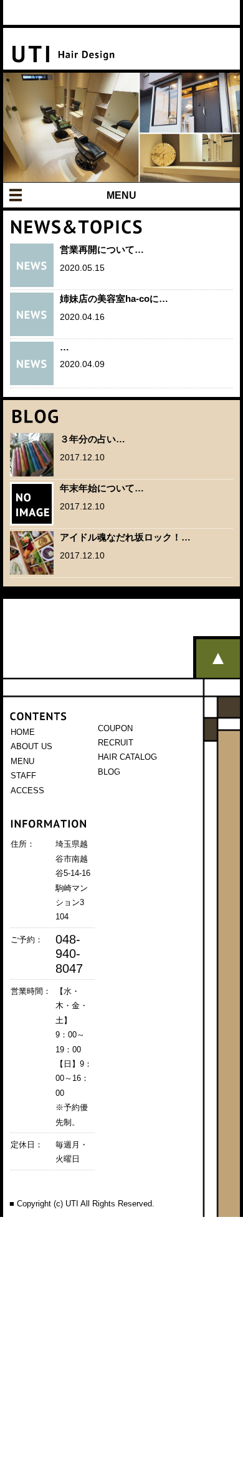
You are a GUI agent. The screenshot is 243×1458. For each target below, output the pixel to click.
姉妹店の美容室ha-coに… (114, 298)
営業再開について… (102, 249)
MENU (121, 195)
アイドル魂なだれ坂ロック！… (125, 537)
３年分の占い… (92, 439)
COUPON (115, 728)
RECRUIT (115, 742)
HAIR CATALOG (127, 757)
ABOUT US (31, 746)
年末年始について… (102, 488)
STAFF (23, 775)
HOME (23, 732)
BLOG (109, 772)
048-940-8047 (69, 953)
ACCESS (27, 790)
